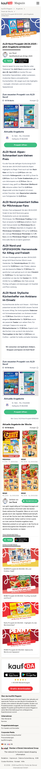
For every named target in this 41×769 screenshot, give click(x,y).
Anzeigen (33, 100)
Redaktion (4, 758)
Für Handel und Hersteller (10, 728)
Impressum (13, 758)
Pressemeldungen (7, 738)
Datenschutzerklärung (26, 758)
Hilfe (22, 761)
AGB (36, 758)
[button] (20, 126)
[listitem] (11, 446)
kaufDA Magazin (6, 9)
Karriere (4, 721)
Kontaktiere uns (31, 501)
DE (5, 744)
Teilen (9, 61)
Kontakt (17, 761)
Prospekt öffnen (20, 145)
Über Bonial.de (6, 719)
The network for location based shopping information (20, 753)
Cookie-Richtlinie (7, 761)
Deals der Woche (7, 11)
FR (12, 744)
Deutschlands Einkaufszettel (11, 735)
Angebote (19, 9)
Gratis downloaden (20, 688)
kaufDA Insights (6, 740)
